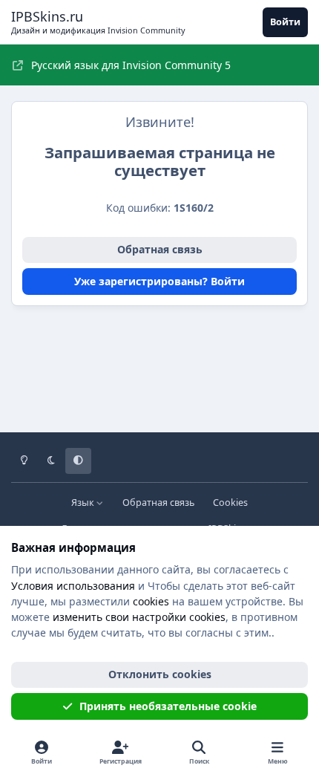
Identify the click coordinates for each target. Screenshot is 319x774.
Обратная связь (160, 249)
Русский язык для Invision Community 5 (131, 65)
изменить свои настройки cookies (139, 617)
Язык (83, 502)
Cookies (230, 502)
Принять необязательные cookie (168, 706)
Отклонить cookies (159, 674)
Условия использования (73, 586)
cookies (151, 601)
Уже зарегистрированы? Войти (159, 281)
